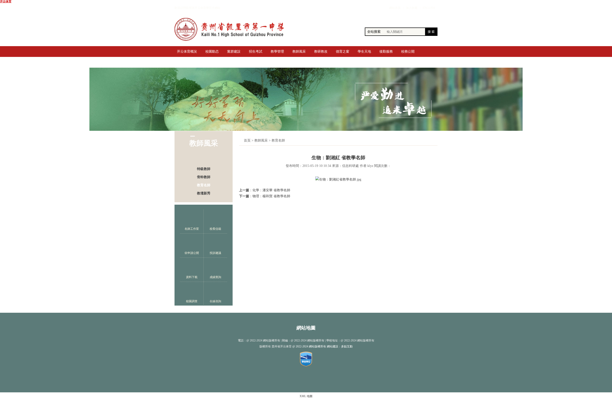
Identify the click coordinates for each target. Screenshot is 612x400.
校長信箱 (215, 228)
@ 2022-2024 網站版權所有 (309, 346)
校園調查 (191, 301)
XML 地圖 (306, 396)
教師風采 (261, 140)
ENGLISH (429, 8)
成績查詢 (215, 277)
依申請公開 (192, 253)
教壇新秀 (203, 193)
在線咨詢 (215, 301)
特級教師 (203, 169)
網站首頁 (395, 8)
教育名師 (203, 185)
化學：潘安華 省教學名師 (271, 190)
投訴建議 (215, 253)
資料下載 (191, 277)
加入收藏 (411, 8)
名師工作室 (192, 228)
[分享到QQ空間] (301, 379)
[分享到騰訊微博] (320, 379)
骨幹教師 (203, 177)
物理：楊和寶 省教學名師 (271, 196)
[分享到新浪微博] (291, 379)
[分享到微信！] (311, 379)
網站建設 (332, 346)
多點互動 (347, 346)
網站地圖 (306, 327)
